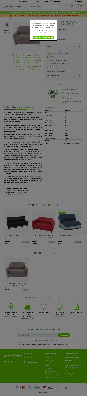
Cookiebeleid (39, 29)
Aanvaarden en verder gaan (43, 37)
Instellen (42, 35)
